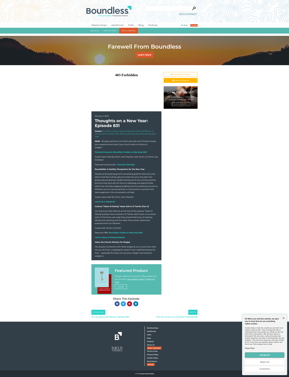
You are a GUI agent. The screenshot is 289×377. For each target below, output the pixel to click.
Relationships (99, 25)
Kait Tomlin (120, 134)
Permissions (152, 361)
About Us (94, 31)
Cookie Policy (152, 358)
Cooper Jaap (118, 131)
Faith (131, 25)
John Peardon (108, 134)
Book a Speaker (129, 31)
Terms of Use (152, 351)
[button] (117, 303)
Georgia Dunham (132, 131)
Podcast (152, 25)
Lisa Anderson (132, 134)
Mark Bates (145, 134)
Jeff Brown (146, 131)
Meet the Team (110, 31)
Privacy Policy (152, 355)
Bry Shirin (106, 131)
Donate (121, 287)
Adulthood (117, 25)
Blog (141, 25)
